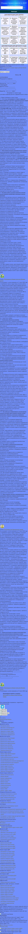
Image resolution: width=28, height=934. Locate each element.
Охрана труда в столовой (7, 769)
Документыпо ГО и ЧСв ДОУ (14, 61)
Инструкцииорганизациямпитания (22, 42)
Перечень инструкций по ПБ (7, 799)
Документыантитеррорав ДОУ (23, 61)
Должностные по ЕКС (6, 739)
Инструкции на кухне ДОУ (7, 856)
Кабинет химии (4, 781)
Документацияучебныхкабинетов (22, 33)
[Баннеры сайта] (11, 827)
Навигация (14, 11)
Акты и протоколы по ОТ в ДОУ (8, 834)
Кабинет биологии (5, 780)
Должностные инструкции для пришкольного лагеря (13, 809)
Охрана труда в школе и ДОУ (14, 3)
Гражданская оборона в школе (8, 802)
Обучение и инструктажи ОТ (7, 727)
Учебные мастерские (6, 785)
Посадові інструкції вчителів (7, 903)
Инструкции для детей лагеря (8, 817)
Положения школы (5, 725)
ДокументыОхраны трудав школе (5, 33)
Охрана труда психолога (7, 766)
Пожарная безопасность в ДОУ (8, 865)
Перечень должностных (6, 750)
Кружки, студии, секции (6, 790)
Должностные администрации (8, 743)
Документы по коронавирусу (7, 733)
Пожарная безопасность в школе (9, 793)
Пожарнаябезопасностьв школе (14, 33)
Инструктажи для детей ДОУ (7, 860)
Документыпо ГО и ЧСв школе (5, 42)
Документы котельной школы (8, 821)
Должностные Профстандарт (8, 738)
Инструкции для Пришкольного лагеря (13, 529)
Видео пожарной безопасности (8, 797)
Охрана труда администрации (8, 753)
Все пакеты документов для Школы (5, 718)
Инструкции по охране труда (8, 851)
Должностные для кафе (6, 885)
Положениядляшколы (5, 22)
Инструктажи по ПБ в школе (7, 795)
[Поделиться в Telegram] (2, 707)
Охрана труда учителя (6, 755)
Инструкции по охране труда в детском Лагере (14, 67)
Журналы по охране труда (7, 731)
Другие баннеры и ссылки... (7, 925)
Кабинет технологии (5, 783)
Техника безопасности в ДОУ (8, 855)
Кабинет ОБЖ (4, 788)
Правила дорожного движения (8, 882)
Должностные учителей (6, 745)
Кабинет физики (4, 776)
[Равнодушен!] (26, 75)
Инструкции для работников (7, 853)
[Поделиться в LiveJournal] (3, 715)
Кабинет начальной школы (7, 774)
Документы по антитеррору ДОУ (8, 875)
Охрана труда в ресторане (7, 892)
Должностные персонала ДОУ (8, 846)
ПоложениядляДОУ (5, 52)
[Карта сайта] (11, 928)
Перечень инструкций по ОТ (7, 771)
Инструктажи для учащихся (7, 764)
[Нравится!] (23, 75)
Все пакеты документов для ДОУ (5, 823)
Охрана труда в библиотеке (7, 767)
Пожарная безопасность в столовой (9, 899)
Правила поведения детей (7, 858)
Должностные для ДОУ (6, 842)
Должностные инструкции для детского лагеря (12, 811)
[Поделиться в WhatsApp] (3, 710)
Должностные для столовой (7, 889)
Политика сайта (4, 926)
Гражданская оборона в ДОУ (8, 872)
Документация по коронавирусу (8, 837)
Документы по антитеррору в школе (9, 805)
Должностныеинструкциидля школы (22, 22)
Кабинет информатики (6, 778)
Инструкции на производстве (8, 901)
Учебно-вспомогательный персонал (9, 757)
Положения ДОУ (5, 830)
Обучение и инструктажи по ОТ (8, 832)
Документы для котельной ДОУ (8, 878)
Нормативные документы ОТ (8, 734)
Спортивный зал (5, 787)
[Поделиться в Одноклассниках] (4, 713)
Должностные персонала (7, 746)
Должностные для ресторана (8, 887)
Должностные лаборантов (7, 748)
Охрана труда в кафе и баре (8, 890)
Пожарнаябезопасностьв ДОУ (5, 61)
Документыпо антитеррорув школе (14, 42)
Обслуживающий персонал (7, 759)
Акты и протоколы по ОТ (7, 729)
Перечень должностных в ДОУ (8, 848)
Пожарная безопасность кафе (8, 896)
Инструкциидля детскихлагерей (14, 22)
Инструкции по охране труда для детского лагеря (13, 816)
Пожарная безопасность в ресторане (10, 897)
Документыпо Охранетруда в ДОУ (23, 52)
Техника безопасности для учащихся (10, 762)
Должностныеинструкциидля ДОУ (14, 52)
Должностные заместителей (7, 741)
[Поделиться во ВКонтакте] (3, 711)
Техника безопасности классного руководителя (12, 760)
